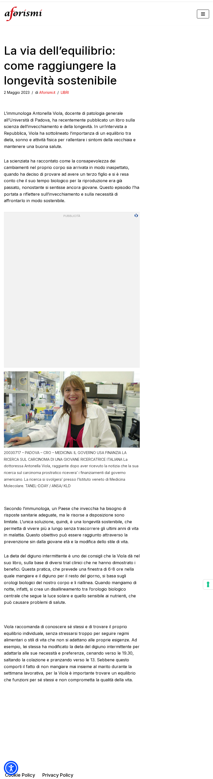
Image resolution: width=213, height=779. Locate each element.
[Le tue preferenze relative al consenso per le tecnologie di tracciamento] (208, 584)
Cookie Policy (20, 775)
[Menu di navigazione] (203, 14)
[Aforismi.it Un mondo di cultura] (23, 14)
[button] (11, 768)
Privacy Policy (57, 775)
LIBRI (65, 92)
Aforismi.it (47, 92)
